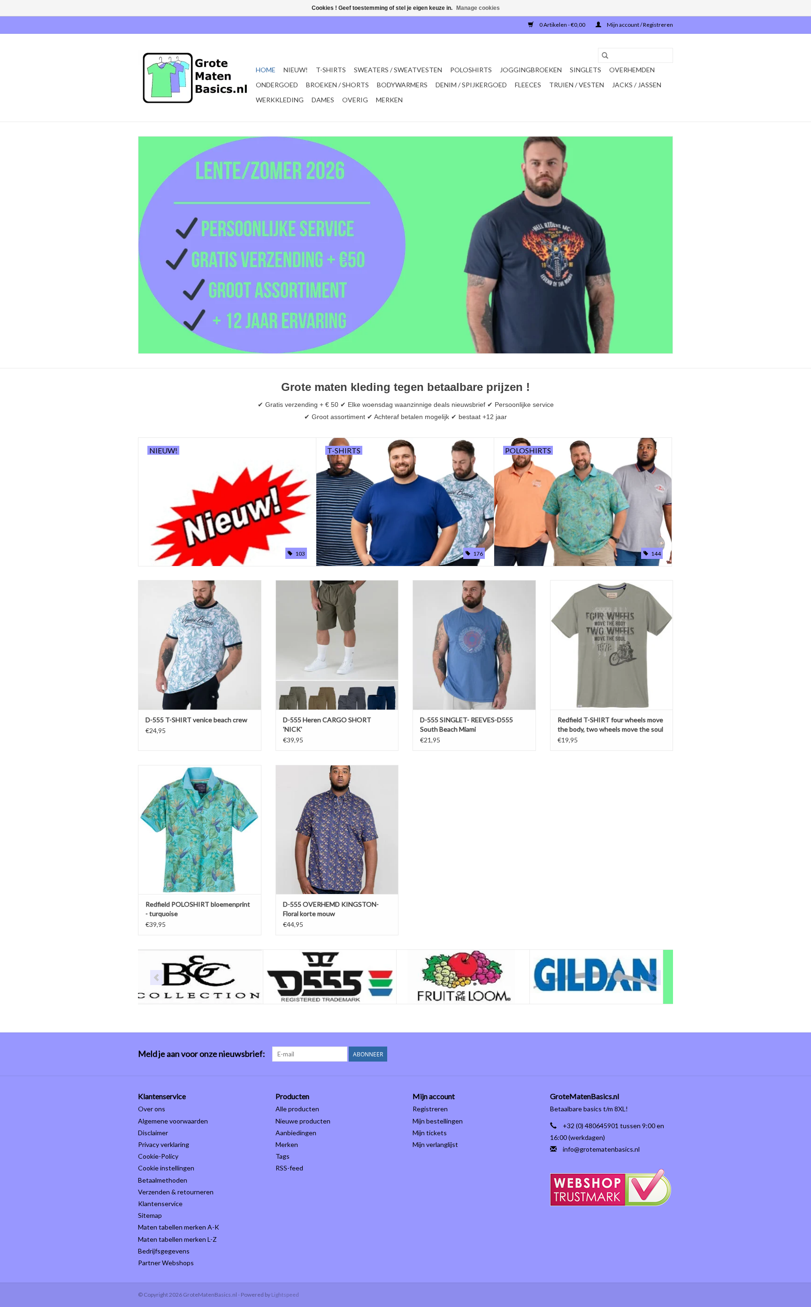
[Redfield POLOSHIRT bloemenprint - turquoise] (199, 829)
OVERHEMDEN (632, 70)
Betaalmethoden (162, 1180)
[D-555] (204, 977)
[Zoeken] (605, 55)
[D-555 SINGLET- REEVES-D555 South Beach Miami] (474, 644)
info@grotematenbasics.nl (601, 1149)
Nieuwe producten (302, 1121)
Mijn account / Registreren (639, 24)
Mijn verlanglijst (435, 1144)
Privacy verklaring (163, 1144)
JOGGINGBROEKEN (531, 70)
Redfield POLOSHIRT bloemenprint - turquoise (197, 908)
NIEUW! (295, 70)
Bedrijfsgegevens (164, 1251)
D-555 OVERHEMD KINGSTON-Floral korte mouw (331, 908)
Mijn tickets (430, 1133)
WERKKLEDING (280, 100)
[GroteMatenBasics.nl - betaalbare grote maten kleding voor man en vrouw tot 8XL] (195, 78)
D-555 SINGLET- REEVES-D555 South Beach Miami (466, 724)
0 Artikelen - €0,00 (562, 24)
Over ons (151, 1109)
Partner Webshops (166, 1263)
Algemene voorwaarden (173, 1121)
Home (265, 70)
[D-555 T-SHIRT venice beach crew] (199, 644)
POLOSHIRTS (471, 70)
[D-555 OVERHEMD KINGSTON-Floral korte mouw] (337, 829)
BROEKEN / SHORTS (337, 85)
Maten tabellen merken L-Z (177, 1239)
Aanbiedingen (295, 1133)
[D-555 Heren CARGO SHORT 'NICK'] (337, 644)
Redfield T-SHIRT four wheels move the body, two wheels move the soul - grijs (610, 725)
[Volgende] (654, 977)
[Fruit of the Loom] (338, 977)
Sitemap (150, 1215)
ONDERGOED (277, 85)
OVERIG (355, 100)
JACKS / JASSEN (636, 85)
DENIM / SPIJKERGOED (471, 85)
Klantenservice (160, 1204)
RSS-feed (289, 1168)
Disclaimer (153, 1133)
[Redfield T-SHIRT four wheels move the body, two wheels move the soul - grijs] (611, 644)
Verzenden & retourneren (176, 1192)
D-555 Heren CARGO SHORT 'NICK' (327, 724)
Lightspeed (285, 1294)
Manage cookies (478, 8)
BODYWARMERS (402, 85)
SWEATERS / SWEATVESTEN (398, 70)
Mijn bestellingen (438, 1121)
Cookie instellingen (166, 1168)
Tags (282, 1156)
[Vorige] (156, 977)
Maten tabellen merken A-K (178, 1227)
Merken (389, 100)
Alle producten (297, 1109)
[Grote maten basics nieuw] (405, 245)
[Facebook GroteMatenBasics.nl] (649, 1054)
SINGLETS (585, 70)
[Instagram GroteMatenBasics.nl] (665, 1054)
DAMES (323, 100)
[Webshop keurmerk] (611, 1187)
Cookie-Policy (158, 1156)
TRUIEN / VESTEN (576, 85)
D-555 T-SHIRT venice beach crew (196, 720)
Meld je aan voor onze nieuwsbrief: (201, 1054)
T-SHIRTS (331, 70)
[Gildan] (471, 977)
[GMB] (604, 977)
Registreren (430, 1109)
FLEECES (528, 85)
